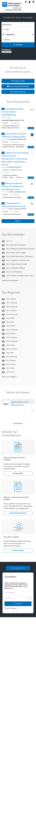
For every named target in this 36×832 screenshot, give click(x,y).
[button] (32, 39)
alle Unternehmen (18, 423)
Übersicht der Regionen (9, 377)
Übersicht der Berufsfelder (10, 280)
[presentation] (25, 2)
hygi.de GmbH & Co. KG (19, 402)
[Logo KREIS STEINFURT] (32, 153)
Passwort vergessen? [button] (11, 609)
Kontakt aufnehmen (18, 550)
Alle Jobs (4, 117)
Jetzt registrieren (18, 568)
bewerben (30, 128)
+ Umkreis (6, 39)
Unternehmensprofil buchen (18, 513)
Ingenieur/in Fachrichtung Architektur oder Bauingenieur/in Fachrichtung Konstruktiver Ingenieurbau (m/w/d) (15, 159)
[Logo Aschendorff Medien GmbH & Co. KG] (32, 109)
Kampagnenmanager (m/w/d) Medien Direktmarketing (13, 112)
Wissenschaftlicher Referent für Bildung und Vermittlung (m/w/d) (12, 186)
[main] (18, 318)
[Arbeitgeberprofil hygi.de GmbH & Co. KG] (7, 404)
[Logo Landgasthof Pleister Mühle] (32, 134)
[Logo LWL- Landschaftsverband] (32, 184)
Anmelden (18, 604)
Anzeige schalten (18, 473)
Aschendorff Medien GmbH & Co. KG (13, 120)
